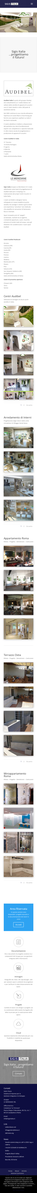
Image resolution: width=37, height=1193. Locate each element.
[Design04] (18, 520)
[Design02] (18, 472)
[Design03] (18, 496)
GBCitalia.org (9, 1133)
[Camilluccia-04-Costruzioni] (18, 639)
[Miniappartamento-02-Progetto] (18, 828)
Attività (24, 1171)
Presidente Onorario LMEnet (14, 1157)
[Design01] (18, 447)
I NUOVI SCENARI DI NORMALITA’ (16, 1148)
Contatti (18, 1073)
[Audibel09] (18, 326)
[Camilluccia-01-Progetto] (18, 590)
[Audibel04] (18, 399)
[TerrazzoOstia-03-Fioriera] (18, 731)
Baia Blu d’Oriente (11, 1160)
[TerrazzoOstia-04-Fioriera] (18, 755)
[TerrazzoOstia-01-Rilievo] (18, 683)
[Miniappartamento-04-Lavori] (18, 876)
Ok (14, 1190)
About (17, 1171)
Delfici (7, 1151)
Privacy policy (20, 1190)
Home (10, 1171)
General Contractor (17, 1173)
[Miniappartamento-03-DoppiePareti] (18, 852)
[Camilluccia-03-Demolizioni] (18, 614)
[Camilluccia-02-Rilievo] (18, 566)
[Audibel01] (18, 350)
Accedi (18, 924)
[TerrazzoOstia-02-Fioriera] (18, 707)
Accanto (29, 405)
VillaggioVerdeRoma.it (12, 1130)
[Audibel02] (18, 375)
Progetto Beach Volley (12, 1153)
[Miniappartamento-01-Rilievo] (18, 804)
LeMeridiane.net (10, 1127)
